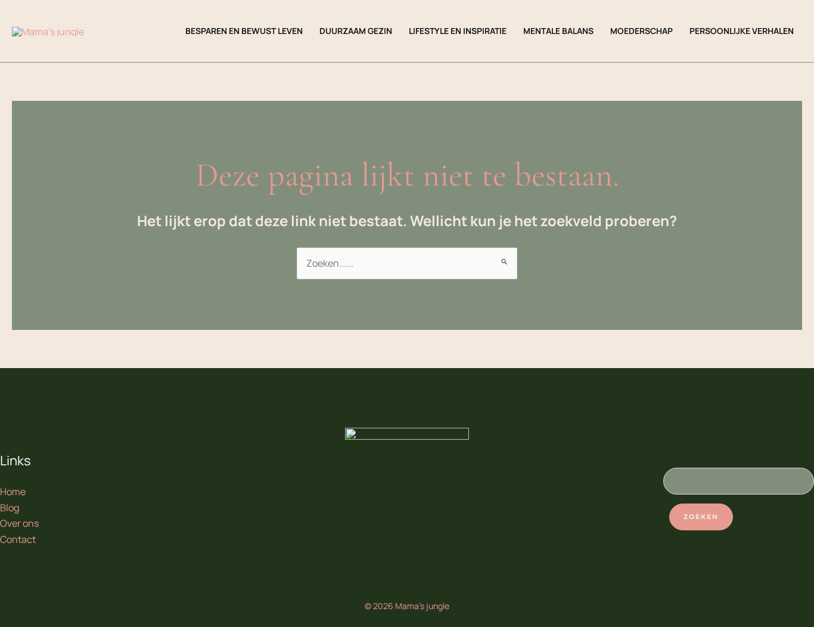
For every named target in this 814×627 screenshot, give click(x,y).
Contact (18, 539)
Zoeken (701, 516)
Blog (9, 507)
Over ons (19, 523)
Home (13, 491)
